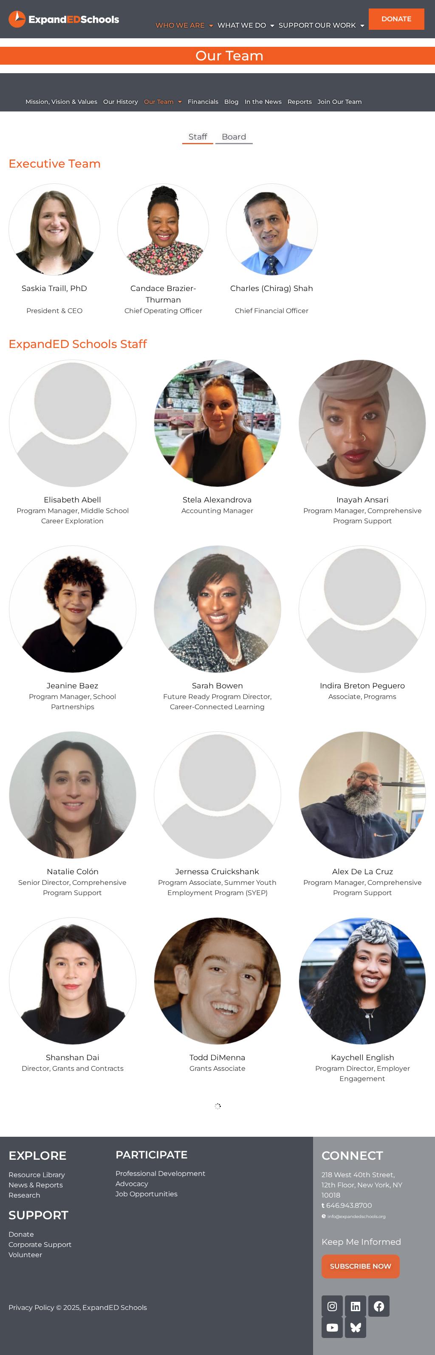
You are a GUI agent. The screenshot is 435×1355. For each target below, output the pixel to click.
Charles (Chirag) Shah (271, 288)
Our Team (159, 102)
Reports (300, 102)
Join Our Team (340, 102)
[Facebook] (379, 1306)
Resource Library (36, 1175)
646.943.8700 (349, 1205)
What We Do (242, 25)
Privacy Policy (32, 1308)
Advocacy (132, 1184)
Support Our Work (317, 25)
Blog (231, 102)
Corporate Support (40, 1245)
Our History (120, 102)
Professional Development (161, 1174)
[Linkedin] (355, 1306)
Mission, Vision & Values (61, 102)
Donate (21, 1234)
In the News (263, 102)
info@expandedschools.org (357, 1216)
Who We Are (180, 25)
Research (24, 1195)
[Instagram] (332, 1306)
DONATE (396, 19)
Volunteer (25, 1255)
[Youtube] (332, 1327)
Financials (203, 102)
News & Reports (35, 1185)
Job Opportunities (147, 1194)
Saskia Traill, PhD (54, 288)
